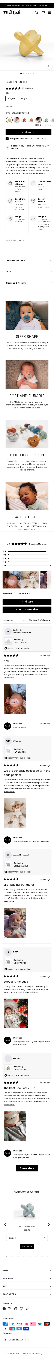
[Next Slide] (49, 579)
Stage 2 (24, 98)
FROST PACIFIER (20, 642)
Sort (24, 620)
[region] (27, 579)
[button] (28, 88)
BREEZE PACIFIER (21, 866)
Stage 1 (11, 98)
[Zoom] (49, 66)
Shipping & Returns (16, 282)
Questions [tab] (24, 594)
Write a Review (34, 610)
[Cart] (42, 12)
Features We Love (15, 260)
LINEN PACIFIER (20, 963)
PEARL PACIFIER (20, 752)
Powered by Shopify (32, 1353)
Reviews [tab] (9, 594)
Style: (17, 112)
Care (8, 271)
